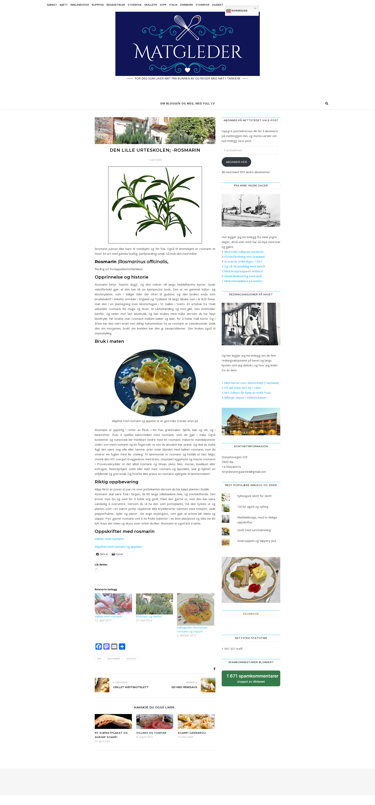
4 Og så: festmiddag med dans (242, 266)
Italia (173, 4)
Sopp (163, 4)
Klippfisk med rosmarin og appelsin (118, 547)
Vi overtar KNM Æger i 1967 (243, 261)
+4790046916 (231, 467)
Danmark (186, 4)
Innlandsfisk (80, 4)
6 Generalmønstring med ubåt (242, 276)
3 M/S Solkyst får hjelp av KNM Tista (246, 392)
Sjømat (52, 4)
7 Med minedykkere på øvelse (242, 281)
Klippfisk (98, 4)
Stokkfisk (135, 4)
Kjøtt (64, 4)
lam (99, 658)
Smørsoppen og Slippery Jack (256, 541)
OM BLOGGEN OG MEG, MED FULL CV (187, 103)
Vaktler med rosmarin (108, 616)
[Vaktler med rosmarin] (113, 604)
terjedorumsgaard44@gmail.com (244, 472)
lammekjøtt (113, 658)
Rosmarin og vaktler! (149, 616)
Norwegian (239, 10)
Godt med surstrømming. (254, 530)
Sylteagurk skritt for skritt (254, 496)
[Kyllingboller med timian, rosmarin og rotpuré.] (195, 609)
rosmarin (131, 658)
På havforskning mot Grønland (244, 256)
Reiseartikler (116, 4)
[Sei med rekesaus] (208, 685)
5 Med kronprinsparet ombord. (242, 271)
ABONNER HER (236, 162)
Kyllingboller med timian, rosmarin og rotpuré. (192, 629)
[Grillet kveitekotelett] (102, 685)
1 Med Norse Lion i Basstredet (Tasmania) (250, 383)
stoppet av (253, 679)
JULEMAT (217, 4)
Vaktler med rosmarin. (109, 539)
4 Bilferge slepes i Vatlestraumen (244, 397)
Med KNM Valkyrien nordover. (244, 252)
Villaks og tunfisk (151, 732)
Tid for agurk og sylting (252, 506)
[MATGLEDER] (187, 54)
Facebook (251, 613)
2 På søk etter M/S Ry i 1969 (241, 388)
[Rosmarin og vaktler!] (154, 604)
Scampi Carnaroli (192, 732)
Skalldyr (150, 4)
